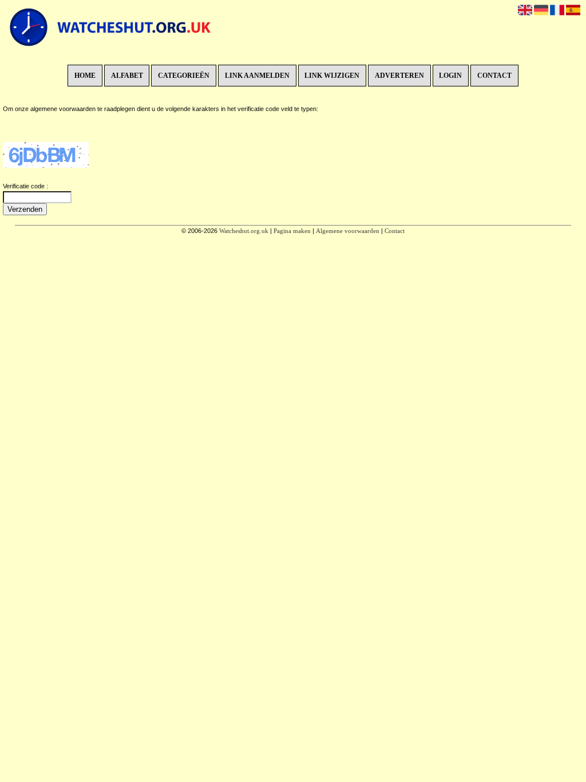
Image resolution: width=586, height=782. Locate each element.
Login (450, 76)
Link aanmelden (257, 76)
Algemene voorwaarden (347, 230)
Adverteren (399, 76)
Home (85, 76)
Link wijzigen (331, 76)
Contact (494, 76)
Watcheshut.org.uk (243, 230)
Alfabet (127, 76)
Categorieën (183, 76)
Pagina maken (292, 230)
